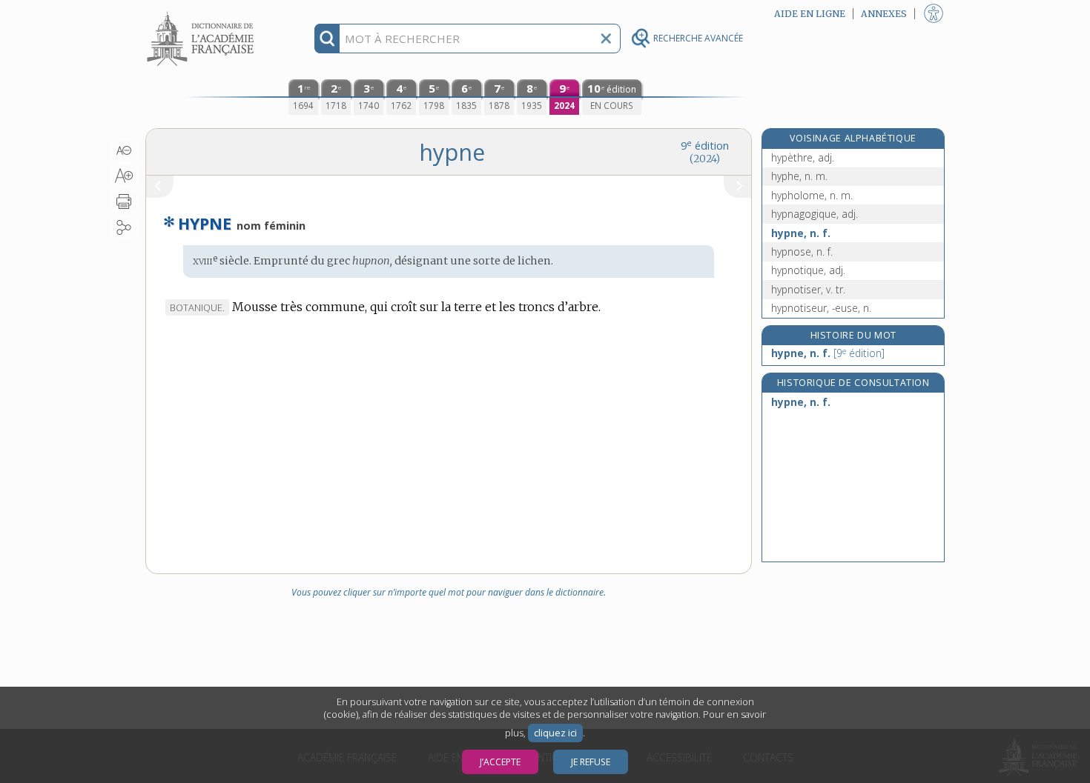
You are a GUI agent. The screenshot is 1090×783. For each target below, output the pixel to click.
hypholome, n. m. (812, 195)
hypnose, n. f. (802, 251)
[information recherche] (327, 38)
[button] (124, 150)
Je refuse (590, 762)
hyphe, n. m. (799, 176)
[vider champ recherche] (606, 38)
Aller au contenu (202, 13)
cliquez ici (555, 733)
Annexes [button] (884, 13)
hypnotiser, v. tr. (808, 289)
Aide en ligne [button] (809, 13)
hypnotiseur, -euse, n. (821, 308)
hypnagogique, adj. (814, 214)
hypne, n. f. (800, 233)
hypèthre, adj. (802, 157)
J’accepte (500, 762)
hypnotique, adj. (808, 270)
